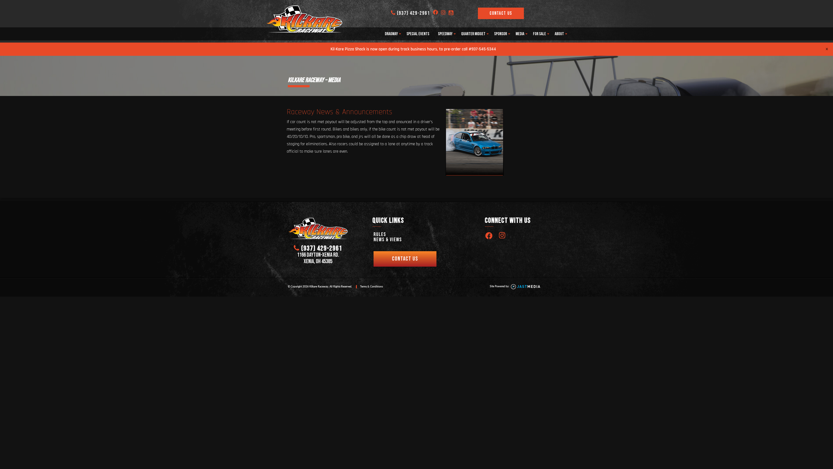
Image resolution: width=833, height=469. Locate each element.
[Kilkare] (304, 19)
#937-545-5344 (482, 49)
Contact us (405, 259)
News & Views (388, 239)
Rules (380, 234)
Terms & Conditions (371, 286)
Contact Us (501, 13)
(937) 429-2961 (413, 13)
